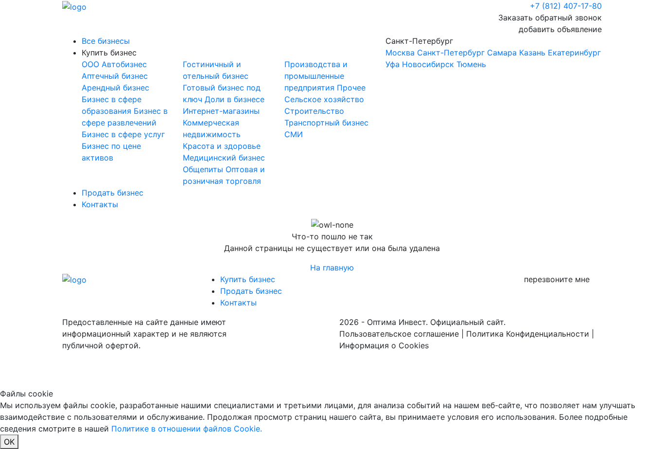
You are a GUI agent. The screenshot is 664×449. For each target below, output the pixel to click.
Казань (532, 52)
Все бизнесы (106, 41)
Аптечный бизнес (115, 76)
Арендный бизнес (115, 87)
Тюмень (471, 64)
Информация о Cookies (384, 345)
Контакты (100, 204)
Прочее (351, 87)
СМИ (293, 134)
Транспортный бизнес (326, 122)
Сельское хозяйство (324, 99)
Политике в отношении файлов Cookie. (186, 428)
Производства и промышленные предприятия (316, 75)
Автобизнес (124, 64)
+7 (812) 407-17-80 (566, 6)
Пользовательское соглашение (399, 334)
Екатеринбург (574, 52)
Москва (400, 52)
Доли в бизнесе (234, 99)
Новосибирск (428, 64)
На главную (332, 267)
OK (9, 442)
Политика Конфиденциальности (527, 334)
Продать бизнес (112, 193)
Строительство (314, 111)
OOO (92, 64)
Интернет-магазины (221, 111)
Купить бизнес (109, 52)
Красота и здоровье (222, 146)
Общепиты (204, 169)
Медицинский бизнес (224, 157)
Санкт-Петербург (493, 52)
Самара (502, 52)
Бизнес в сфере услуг (123, 134)
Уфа (392, 64)
